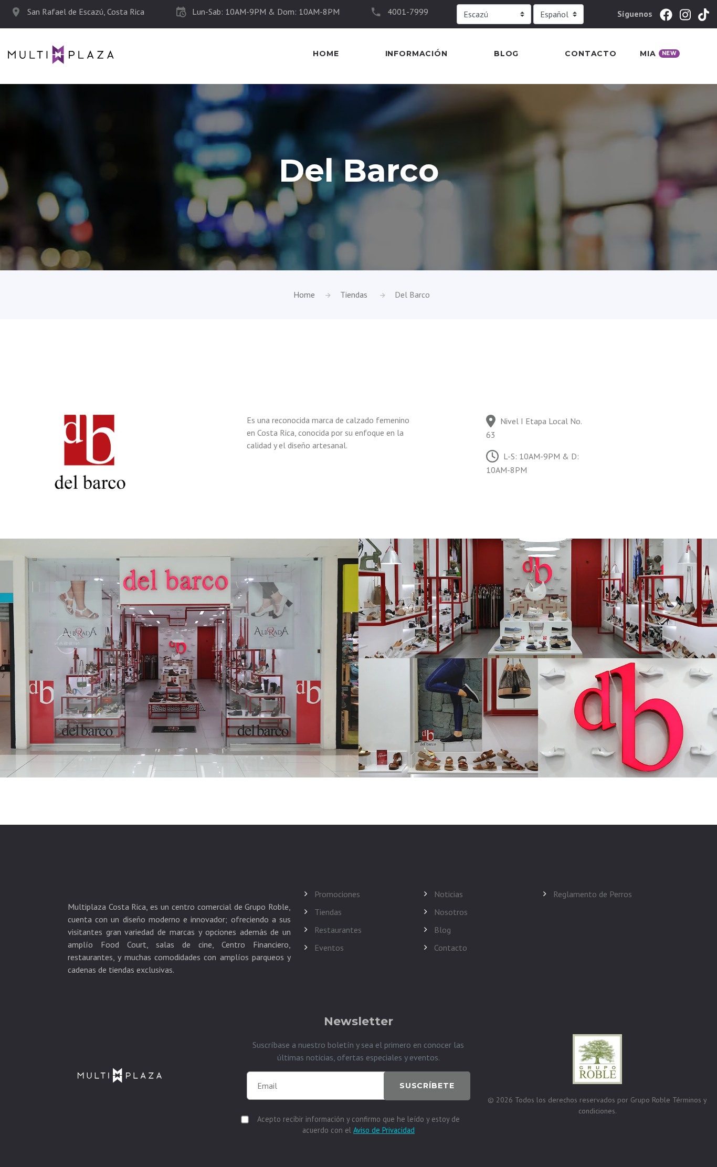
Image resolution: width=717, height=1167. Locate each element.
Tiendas (353, 294)
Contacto (591, 53)
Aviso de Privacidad (384, 1130)
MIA (658, 53)
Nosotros (451, 912)
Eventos (329, 947)
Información (416, 53)
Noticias (448, 894)
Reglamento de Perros (592, 894)
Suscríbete (426, 1085)
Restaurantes (338, 929)
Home (326, 53)
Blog (506, 53)
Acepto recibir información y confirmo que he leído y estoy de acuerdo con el (358, 1124)
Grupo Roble (651, 1100)
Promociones (337, 894)
